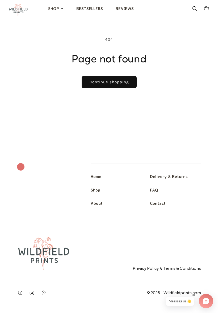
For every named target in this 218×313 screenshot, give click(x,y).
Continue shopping (109, 82)
